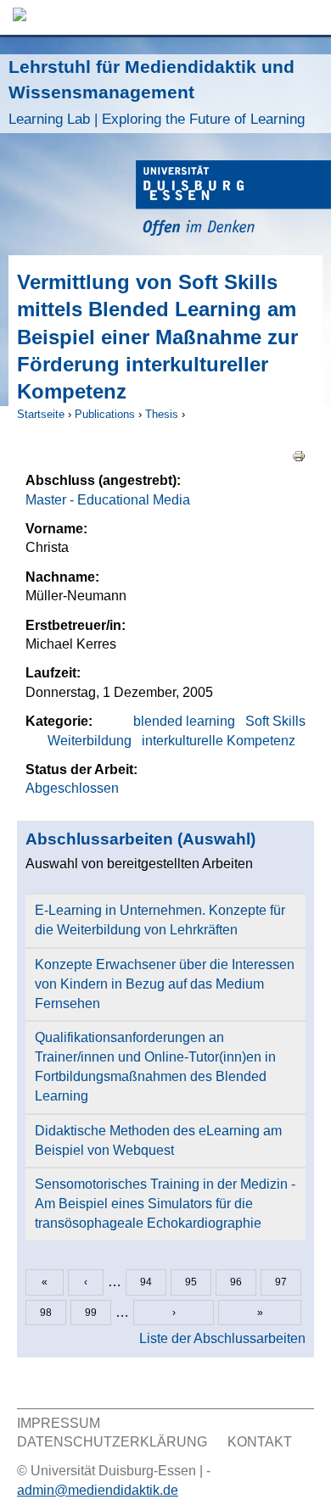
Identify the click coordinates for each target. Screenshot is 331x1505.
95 (191, 1282)
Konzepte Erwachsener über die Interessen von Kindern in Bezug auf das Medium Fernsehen (165, 984)
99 (91, 1312)
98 (46, 1312)
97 (281, 1282)
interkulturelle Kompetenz (218, 740)
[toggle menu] (309, 17)
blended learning (184, 721)
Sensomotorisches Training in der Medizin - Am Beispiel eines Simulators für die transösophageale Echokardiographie (165, 1203)
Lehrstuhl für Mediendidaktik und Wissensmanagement (156, 92)
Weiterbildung (90, 740)
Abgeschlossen (72, 788)
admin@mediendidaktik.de (97, 1490)
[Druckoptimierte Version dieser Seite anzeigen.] (299, 455)
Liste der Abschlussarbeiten (222, 1338)
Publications (105, 414)
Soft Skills (275, 721)
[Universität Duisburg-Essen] (233, 200)
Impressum (58, 1423)
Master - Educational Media (107, 500)
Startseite (41, 414)
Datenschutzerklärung (112, 1442)
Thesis (161, 414)
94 (146, 1282)
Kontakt (259, 1442)
